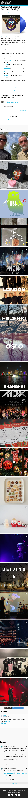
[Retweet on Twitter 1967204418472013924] (7, 780)
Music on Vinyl (4, 36)
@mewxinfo (10, 746)
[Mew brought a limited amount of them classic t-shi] (14, 663)
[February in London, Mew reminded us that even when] (14, 290)
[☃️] (14, 519)
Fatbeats (6, 64)
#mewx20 (7, 721)
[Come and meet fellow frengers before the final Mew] (14, 405)
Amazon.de (6, 75)
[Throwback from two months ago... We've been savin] (14, 376)
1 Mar (14, 746)
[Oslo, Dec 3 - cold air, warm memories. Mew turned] (14, 605)
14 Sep (14, 768)
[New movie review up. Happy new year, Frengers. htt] (14, 433)
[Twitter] (12, 795)
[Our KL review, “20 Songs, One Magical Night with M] (14, 692)
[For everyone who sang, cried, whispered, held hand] (14, 634)
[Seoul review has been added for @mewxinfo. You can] (14, 548)
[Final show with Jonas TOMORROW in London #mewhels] (14, 319)
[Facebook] (9, 795)
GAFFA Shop (7, 57)
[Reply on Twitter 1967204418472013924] (4, 780)
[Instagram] (16, 795)
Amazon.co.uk (7, 71)
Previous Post (14, 87)
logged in (9, 119)
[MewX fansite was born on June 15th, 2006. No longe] (14, 175)
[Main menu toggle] (26, 2)
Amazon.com (7, 68)
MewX (5, 715)
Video (4, 723)
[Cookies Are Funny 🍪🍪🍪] (14, 491)
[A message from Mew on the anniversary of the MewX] (14, 146)
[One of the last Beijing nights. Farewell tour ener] (14, 577)
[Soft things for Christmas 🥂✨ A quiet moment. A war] (14, 462)
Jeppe (6, 101)
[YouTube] (19, 795)
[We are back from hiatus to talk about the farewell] (14, 261)
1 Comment (4, 12)
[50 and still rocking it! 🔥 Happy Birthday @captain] (14, 232)
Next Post (14, 90)
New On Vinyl (7, 60)
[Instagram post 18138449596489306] (14, 204)
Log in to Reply (23, 110)
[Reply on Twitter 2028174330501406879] (4, 764)
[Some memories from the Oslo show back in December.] (14, 347)
